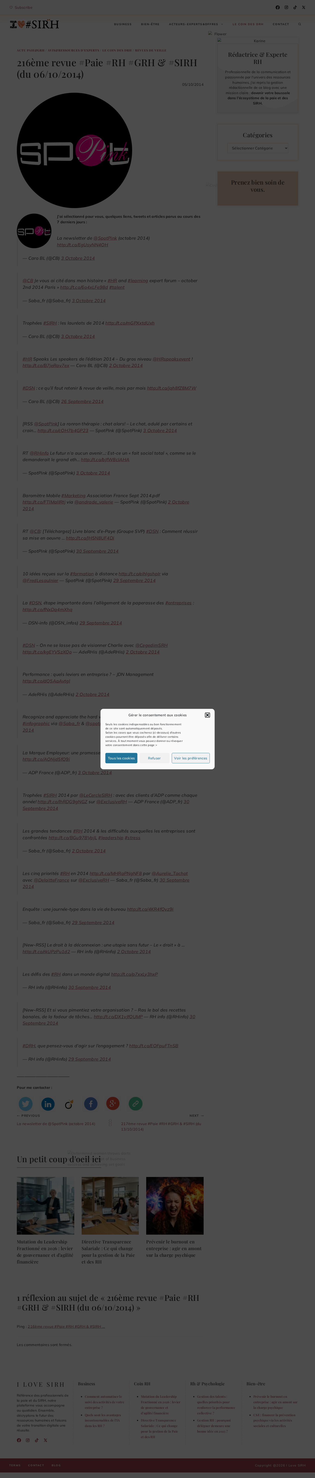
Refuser (154, 758)
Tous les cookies (121, 758)
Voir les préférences (190, 758)
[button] (207, 715)
